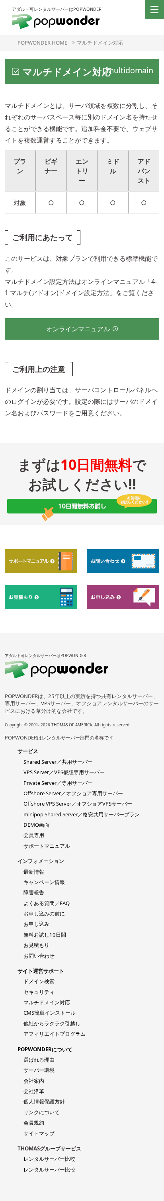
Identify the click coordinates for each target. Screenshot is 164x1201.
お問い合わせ (39, 955)
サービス (28, 751)
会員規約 (33, 1122)
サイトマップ (39, 1133)
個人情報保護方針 (44, 1101)
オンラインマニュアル (78, 329)
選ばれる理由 (39, 1059)
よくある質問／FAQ (46, 903)
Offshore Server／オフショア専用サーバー (73, 793)
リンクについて (41, 1112)
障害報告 (33, 892)
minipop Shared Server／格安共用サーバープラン (81, 814)
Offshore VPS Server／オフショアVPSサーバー (77, 803)
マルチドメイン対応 (100, 42)
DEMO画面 (36, 824)
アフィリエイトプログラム (54, 1033)
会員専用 (33, 835)
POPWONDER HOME (42, 42)
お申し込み (36, 923)
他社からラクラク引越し (51, 1023)
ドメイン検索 (39, 981)
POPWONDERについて (45, 1049)
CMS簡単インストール (49, 1012)
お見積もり (36, 945)
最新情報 (33, 871)
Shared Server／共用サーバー (58, 761)
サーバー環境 (39, 1070)
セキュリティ (39, 992)
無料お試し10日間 (44, 934)
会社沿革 (33, 1091)
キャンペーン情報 (44, 882)
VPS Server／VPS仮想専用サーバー (64, 772)
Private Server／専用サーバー (58, 782)
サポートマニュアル (46, 845)
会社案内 (33, 1080)
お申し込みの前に (44, 913)
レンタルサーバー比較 (49, 1158)
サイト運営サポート (41, 970)
